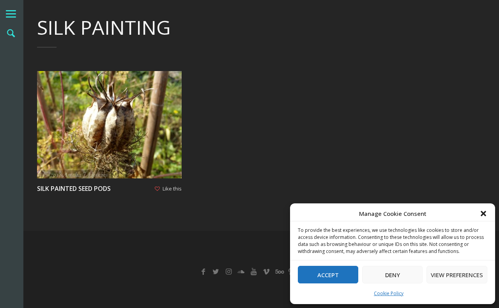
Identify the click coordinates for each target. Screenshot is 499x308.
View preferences (457, 275)
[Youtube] (253, 271)
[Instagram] (228, 271)
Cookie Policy (388, 293)
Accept (328, 275)
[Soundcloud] (241, 271)
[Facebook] (203, 271)
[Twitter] (216, 271)
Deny (392, 275)
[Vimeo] (266, 271)
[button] (483, 213)
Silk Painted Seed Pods (74, 188)
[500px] (278, 271)
